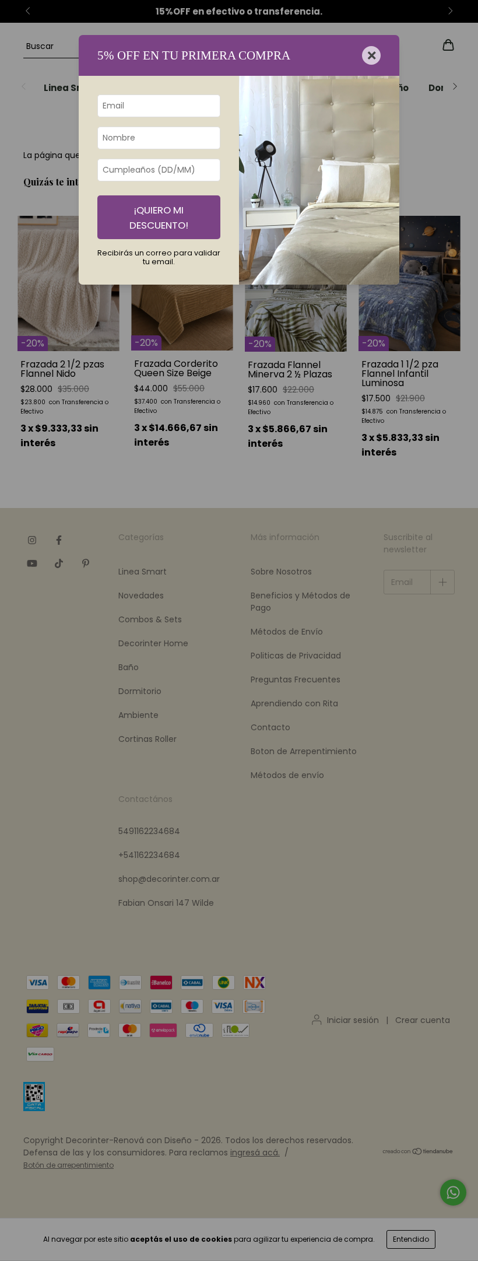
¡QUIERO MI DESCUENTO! (158, 217)
